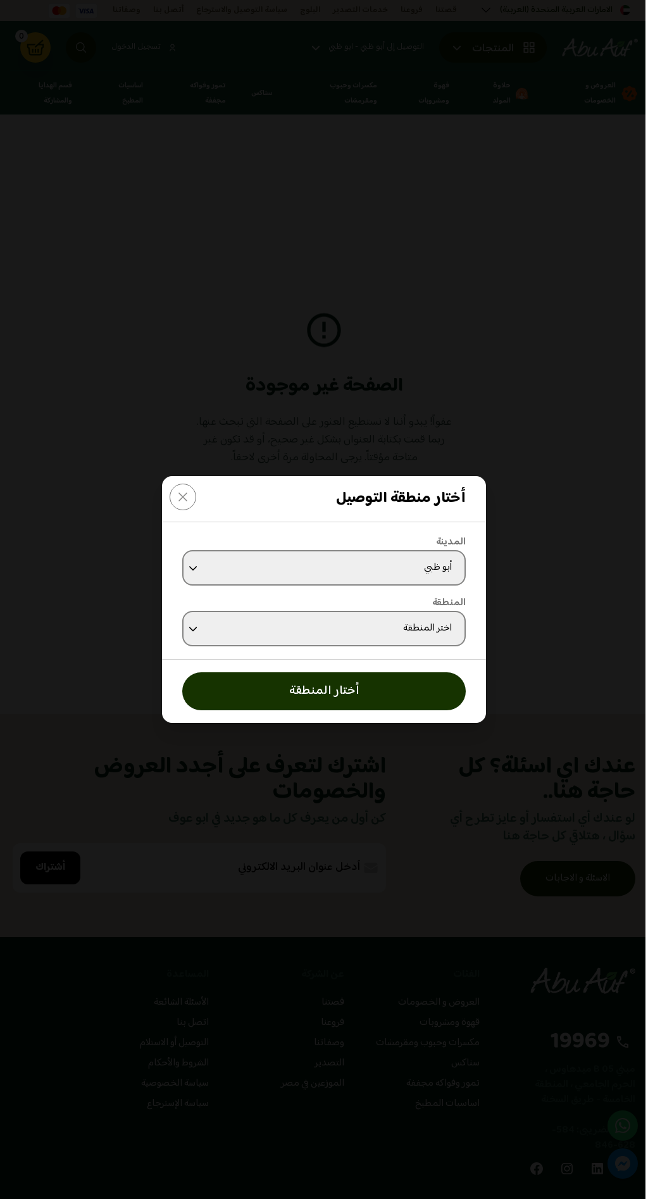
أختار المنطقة (324, 691)
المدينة (451, 542)
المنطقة (449, 603)
